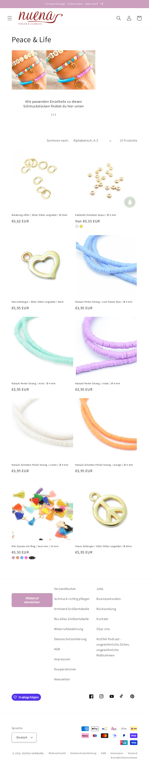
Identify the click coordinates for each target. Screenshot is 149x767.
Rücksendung (106, 609)
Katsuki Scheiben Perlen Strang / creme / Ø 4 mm (40, 464)
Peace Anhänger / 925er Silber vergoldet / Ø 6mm (103, 546)
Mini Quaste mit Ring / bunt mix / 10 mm (35, 546)
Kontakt (102, 619)
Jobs (99, 589)
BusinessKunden (108, 599)
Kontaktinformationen (124, 757)
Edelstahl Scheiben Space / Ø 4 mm (95, 215)
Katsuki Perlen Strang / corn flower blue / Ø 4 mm (103, 301)
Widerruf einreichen (32, 600)
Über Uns (103, 629)
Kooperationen (65, 669)
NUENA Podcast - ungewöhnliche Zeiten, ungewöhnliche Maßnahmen (113, 647)
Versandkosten (65, 589)
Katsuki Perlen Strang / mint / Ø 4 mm (33, 383)
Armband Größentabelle (71, 609)
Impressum (62, 659)
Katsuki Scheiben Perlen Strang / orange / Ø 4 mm (104, 464)
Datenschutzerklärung (70, 639)
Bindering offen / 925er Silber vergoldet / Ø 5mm (40, 215)
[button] (10, 18)
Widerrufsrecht (57, 753)
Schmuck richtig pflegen (72, 599)
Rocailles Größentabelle (71, 619)
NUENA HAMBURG (33, 753)
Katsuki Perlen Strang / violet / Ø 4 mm (97, 383)
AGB (57, 649)
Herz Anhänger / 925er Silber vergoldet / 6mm (38, 301)
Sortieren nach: (58, 140)
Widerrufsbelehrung (68, 629)
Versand (132, 753)
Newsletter (62, 679)
